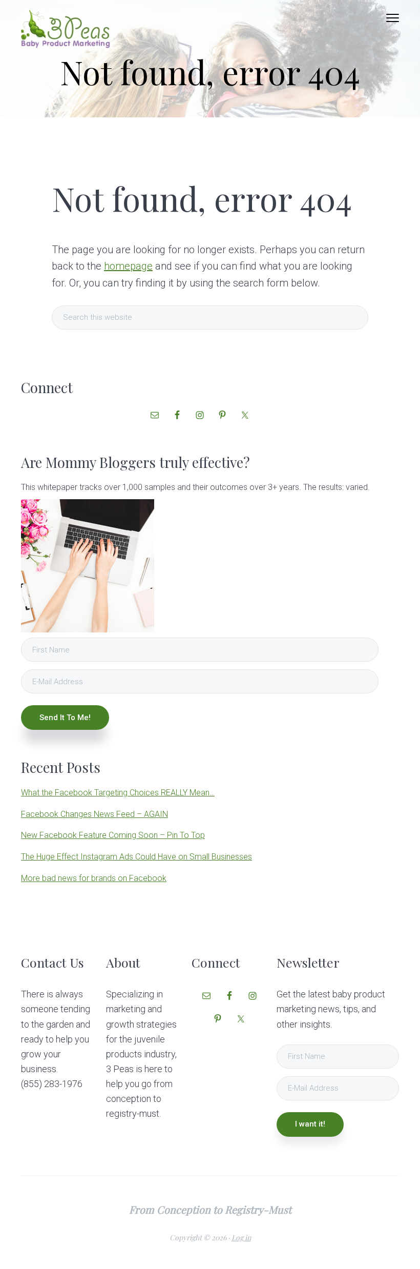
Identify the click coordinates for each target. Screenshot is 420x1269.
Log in (241, 1237)
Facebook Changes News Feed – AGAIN (94, 814)
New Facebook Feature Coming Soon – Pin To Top (113, 835)
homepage (128, 266)
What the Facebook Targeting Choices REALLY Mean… (118, 792)
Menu (392, 18)
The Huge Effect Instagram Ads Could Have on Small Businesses (136, 857)
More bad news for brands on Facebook (93, 878)
